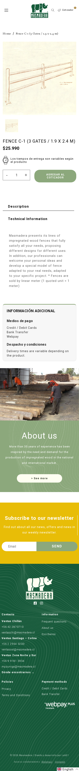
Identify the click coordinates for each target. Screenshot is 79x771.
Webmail (47, 761)
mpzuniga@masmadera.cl (19, 666)
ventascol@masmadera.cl (18, 649)
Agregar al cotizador (55, 176)
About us (48, 627)
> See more (39, 478)
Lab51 (65, 755)
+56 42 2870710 (13, 626)
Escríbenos (49, 634)
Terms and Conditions (16, 695)
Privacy (6, 688)
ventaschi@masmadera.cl (18, 632)
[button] (68, 769)
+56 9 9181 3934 (13, 661)
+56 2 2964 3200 (13, 643)
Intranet (60, 761)
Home (7, 33)
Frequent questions (54, 621)
